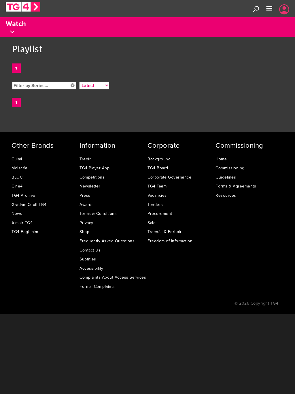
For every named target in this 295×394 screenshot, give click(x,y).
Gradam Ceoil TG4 (29, 204)
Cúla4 (17, 159)
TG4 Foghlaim (25, 231)
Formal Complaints (97, 286)
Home (221, 159)
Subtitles (88, 259)
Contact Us (90, 250)
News (17, 213)
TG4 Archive (23, 195)
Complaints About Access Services (113, 277)
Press (85, 195)
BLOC (17, 177)
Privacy (86, 223)
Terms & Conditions (98, 213)
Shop (84, 231)
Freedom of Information (170, 241)
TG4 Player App (94, 168)
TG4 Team (157, 186)
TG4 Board (158, 168)
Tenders (155, 204)
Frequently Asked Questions (107, 241)
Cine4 (17, 186)
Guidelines (225, 177)
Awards (87, 204)
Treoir (85, 159)
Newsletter (90, 186)
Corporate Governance (169, 177)
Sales (153, 223)
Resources (225, 195)
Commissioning (230, 168)
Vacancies (157, 195)
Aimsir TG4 (22, 223)
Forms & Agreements (235, 186)
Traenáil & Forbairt (165, 231)
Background (159, 159)
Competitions (92, 177)
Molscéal (20, 168)
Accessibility (91, 268)
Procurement (160, 213)
